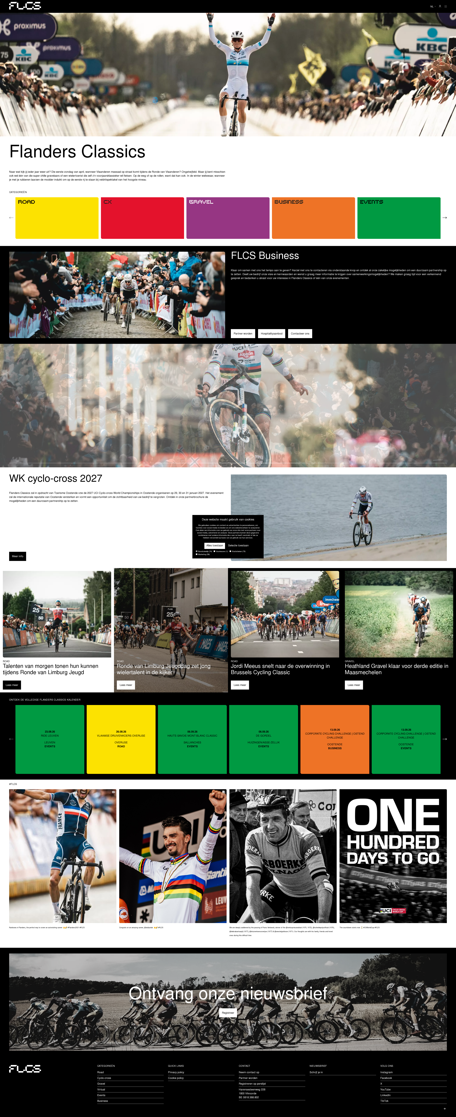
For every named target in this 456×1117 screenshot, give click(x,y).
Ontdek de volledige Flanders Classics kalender (44, 700)
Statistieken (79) (238, 552)
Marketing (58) (204, 555)
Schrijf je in (316, 1072)
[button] (63, 132)
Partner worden (243, 334)
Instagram (386, 1072)
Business (102, 1101)
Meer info (17, 556)
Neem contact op (249, 1072)
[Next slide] (445, 218)
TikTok (384, 1101)
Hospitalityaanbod (271, 334)
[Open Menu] (446, 6)
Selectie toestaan (238, 545)
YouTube (385, 1089)
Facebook (386, 1078)
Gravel (101, 1084)
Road (100, 1072)
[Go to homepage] (25, 6)
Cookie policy (176, 1078)
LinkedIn (385, 1095)
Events (101, 1095)
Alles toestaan (214, 545)
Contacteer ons (300, 334)
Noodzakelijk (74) (205, 552)
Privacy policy (176, 1072)
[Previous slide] (11, 218)
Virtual (101, 1089)
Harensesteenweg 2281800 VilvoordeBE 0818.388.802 (252, 1093)
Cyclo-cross (104, 1078)
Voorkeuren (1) (222, 552)
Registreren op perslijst (252, 1084)
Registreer (228, 1013)
